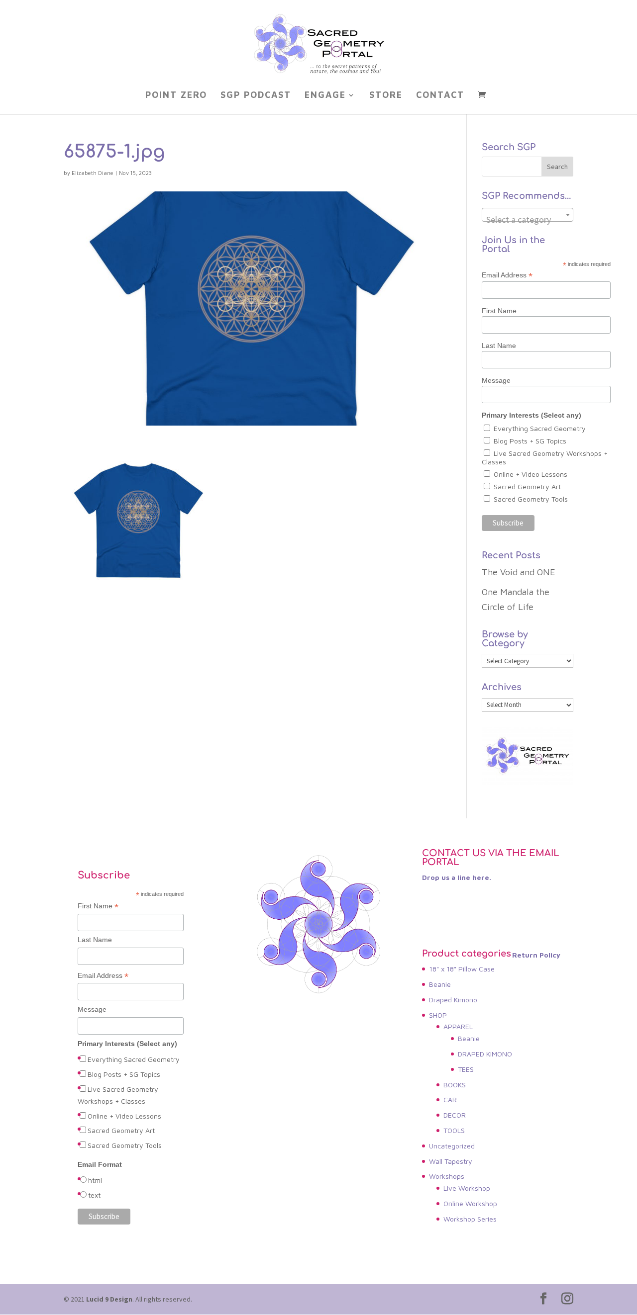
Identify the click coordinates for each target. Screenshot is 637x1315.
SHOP (438, 1015)
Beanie (440, 984)
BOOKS (454, 1084)
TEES (466, 1069)
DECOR (454, 1115)
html (95, 1180)
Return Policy (536, 955)
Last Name (499, 346)
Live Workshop (466, 1188)
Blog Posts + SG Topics (530, 441)
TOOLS (454, 1130)
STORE (386, 95)
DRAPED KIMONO (485, 1054)
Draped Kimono (453, 999)
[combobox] (527, 215)
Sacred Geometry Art (527, 486)
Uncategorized (452, 1145)
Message (496, 380)
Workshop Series (470, 1219)
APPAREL (458, 1026)
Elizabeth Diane (92, 173)
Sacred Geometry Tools (531, 499)
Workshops (446, 1176)
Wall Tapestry (450, 1161)
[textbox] (527, 219)
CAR (450, 1099)
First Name (499, 311)
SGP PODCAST (255, 95)
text (94, 1195)
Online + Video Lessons (530, 474)
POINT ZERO (176, 95)
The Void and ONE (518, 572)
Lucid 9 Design (109, 1299)
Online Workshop (470, 1203)
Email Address (507, 275)
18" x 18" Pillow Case (462, 968)
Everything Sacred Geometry (540, 428)
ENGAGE (325, 95)
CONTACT (440, 95)
